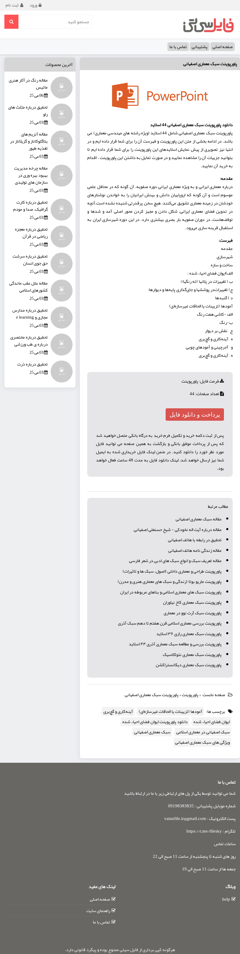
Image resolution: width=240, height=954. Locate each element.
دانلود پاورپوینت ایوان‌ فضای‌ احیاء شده (155, 721)
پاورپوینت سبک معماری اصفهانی (210, 63)
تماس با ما (178, 46)
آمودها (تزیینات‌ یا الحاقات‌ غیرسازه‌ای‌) (170, 711)
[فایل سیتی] (208, 25)
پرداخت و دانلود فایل (194, 414)
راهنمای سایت (98, 910)
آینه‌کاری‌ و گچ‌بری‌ (118, 711)
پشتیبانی (200, 46)
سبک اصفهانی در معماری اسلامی (203, 732)
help (226, 899)
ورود (33, 5)
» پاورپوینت (192, 694)
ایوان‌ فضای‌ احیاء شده (211, 721)
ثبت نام (12, 5)
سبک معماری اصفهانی (152, 732)
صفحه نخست (214, 694)
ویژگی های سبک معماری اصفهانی (202, 742)
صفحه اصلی (222, 46)
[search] (11, 22)
